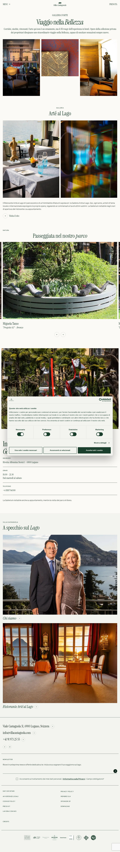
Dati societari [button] (9, 791)
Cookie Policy (9, 801)
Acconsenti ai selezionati (60, 450)
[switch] (46, 434)
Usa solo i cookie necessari (26, 450)
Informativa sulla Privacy (74, 779)
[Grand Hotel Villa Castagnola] (60, 4)
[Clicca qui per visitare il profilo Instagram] (10, 747)
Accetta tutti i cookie (94, 450)
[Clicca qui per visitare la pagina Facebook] (5, 747)
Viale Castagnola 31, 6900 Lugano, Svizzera (26, 726)
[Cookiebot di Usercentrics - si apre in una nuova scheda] (100, 400)
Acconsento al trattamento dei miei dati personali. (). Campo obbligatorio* (61, 779)
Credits (6, 821)
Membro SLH (66, 796)
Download (65, 806)
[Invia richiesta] (115, 771)
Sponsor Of (66, 801)
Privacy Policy (67, 791)
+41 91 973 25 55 (11, 739)
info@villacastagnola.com (17, 733)
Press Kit (6, 806)
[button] (6, 4)
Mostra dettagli (100, 443)
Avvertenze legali (11, 796)
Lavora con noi (10, 811)
